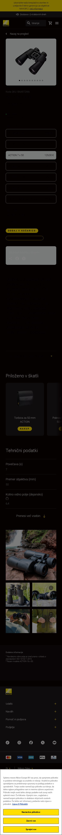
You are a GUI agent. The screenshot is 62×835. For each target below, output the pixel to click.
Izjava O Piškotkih (20, 804)
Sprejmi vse (31, 829)
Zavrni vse (31, 820)
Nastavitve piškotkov (31, 812)
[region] (31, 802)
